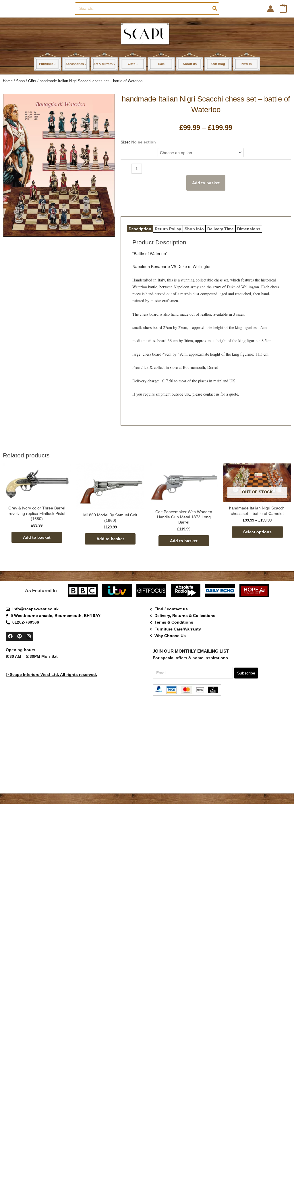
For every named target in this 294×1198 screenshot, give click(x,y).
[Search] (215, 8)
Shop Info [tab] (194, 229)
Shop (20, 81)
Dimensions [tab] (248, 229)
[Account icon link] (270, 8)
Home (8, 81)
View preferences (263, 1181)
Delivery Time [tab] (220, 229)
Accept (168, 1181)
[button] (282, 1138)
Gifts (32, 81)
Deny (216, 1181)
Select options (257, 532)
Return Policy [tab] (168, 229)
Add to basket (206, 183)
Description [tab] (140, 229)
